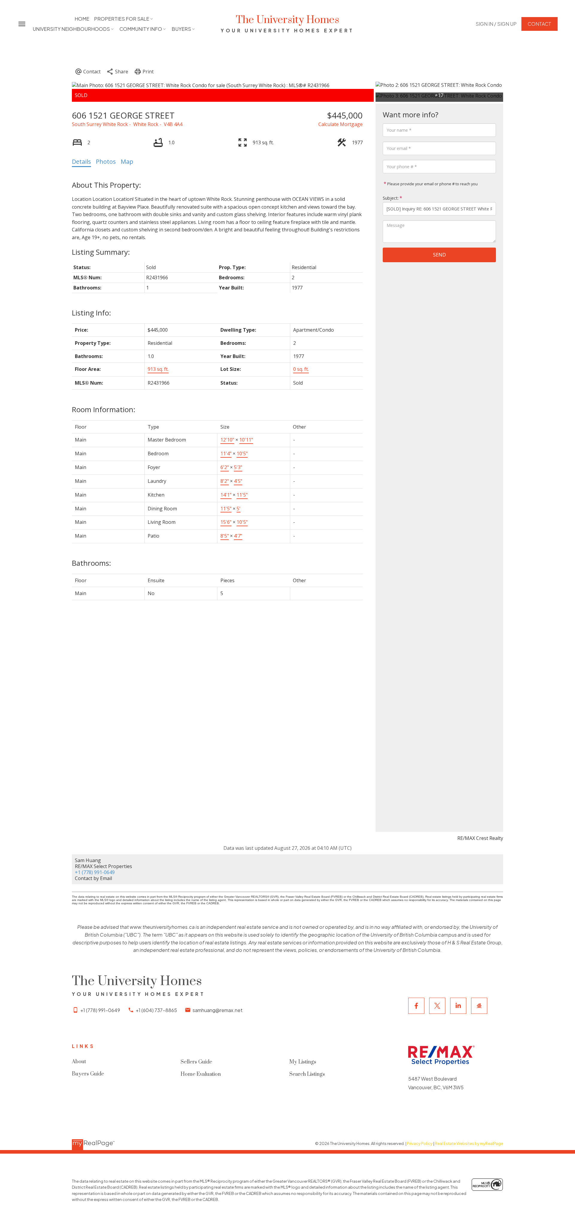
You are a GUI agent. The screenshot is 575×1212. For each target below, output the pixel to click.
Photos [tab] (106, 161)
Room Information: (103, 409)
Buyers (181, 29)
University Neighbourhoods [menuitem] (71, 29)
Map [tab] (127, 161)
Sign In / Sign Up (496, 24)
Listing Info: (91, 313)
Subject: (391, 198)
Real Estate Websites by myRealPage (469, 1143)
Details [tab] (81, 161)
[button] (496, 24)
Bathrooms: (91, 563)
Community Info (140, 29)
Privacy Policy (419, 1143)
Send (439, 254)
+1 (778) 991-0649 (95, 872)
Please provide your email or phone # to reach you (432, 183)
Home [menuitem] (82, 19)
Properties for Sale (121, 19)
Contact (539, 24)
